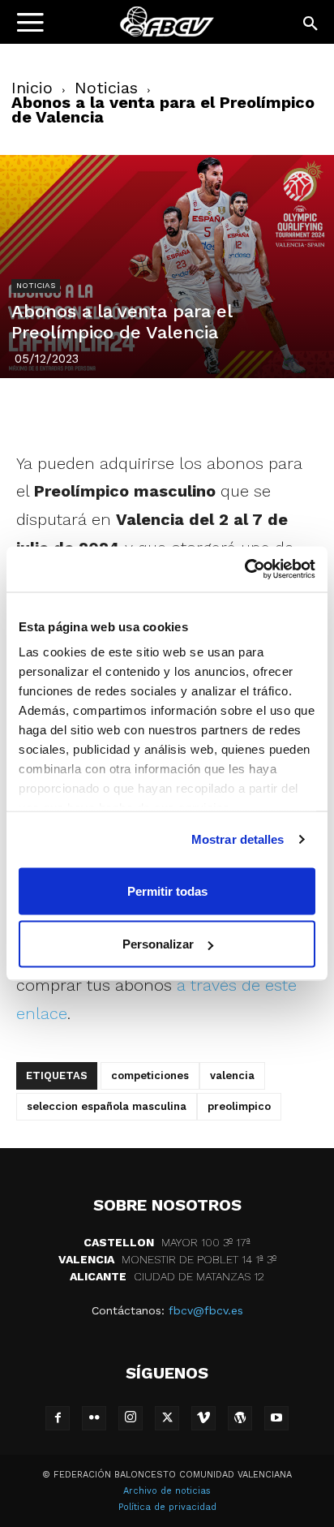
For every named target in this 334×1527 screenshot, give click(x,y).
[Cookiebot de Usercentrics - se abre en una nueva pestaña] (244, 569)
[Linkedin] (185, 411)
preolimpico (239, 1106)
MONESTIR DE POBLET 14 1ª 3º (167, 1259)
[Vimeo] (203, 1418)
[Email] (260, 411)
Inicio (32, 87)
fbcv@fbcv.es (206, 1310)
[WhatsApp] (223, 411)
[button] (311, 24)
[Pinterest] (148, 411)
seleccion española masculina (106, 1106)
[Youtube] (276, 1418)
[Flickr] (94, 1418)
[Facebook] (74, 411)
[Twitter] (111, 411)
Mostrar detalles (238, 839)
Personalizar (158, 944)
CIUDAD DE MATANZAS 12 (167, 1276)
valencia (232, 1075)
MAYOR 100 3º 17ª (167, 1242)
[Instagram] (130, 1418)
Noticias (106, 87)
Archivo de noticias (167, 1491)
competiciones (150, 1075)
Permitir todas (167, 890)
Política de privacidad (167, 1507)
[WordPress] (240, 1418)
